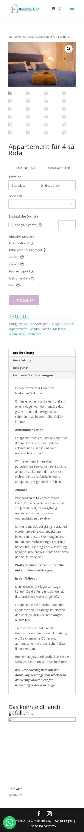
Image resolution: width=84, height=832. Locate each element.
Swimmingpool (19, 271)
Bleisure (34, 329)
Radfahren (34, 334)
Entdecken (23, 300)
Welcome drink (19, 278)
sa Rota (28, 37)
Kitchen (13, 257)
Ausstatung (22, 360)
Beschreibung (23, 353)
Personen (15, 196)
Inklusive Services (21, 237)
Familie (46, 329)
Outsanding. (16, 334)
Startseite (14, 37)
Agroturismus (64, 324)
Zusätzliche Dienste (23, 216)
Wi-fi (11, 285)
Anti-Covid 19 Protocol (25, 250)
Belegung (20, 368)
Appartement (17, 329)
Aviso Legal (64, 821)
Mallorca (59, 329)
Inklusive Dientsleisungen (33, 375)
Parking (13, 264)
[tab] (42, 353)
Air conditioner (19, 243)
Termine (14, 177)
